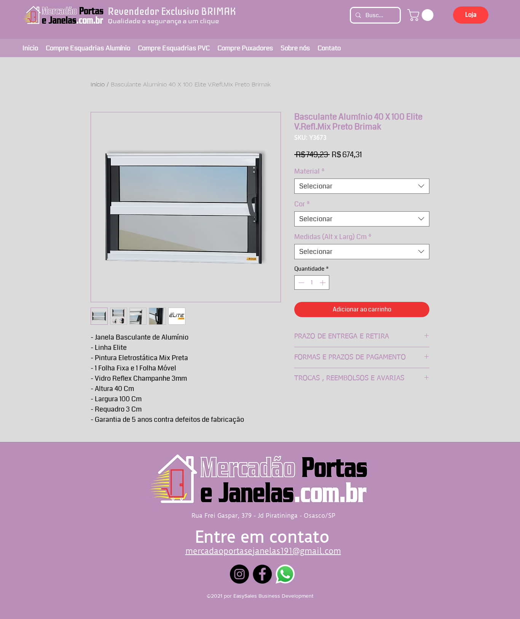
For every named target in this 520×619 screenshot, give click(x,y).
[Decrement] (300, 283)
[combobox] (361, 186)
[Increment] (323, 283)
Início (98, 84)
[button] (421, 15)
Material (309, 171)
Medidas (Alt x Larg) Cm (333, 237)
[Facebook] (262, 574)
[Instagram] (239, 574)
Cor (302, 204)
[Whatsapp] (285, 574)
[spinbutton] (312, 283)
